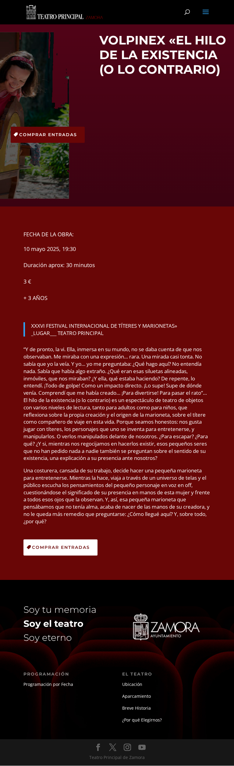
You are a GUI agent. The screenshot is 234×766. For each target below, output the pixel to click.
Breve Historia (136, 708)
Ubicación (132, 684)
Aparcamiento (136, 696)
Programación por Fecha (48, 684)
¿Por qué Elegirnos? (142, 720)
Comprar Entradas (48, 134)
